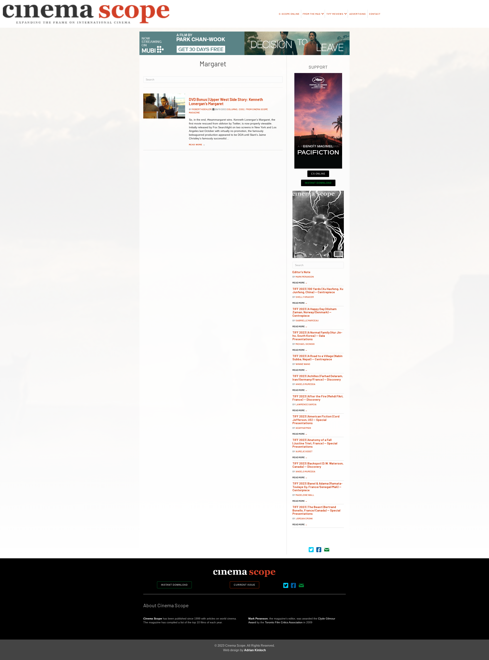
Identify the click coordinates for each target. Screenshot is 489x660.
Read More (197, 145)
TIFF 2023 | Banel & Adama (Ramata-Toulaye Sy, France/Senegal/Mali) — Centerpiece (317, 486)
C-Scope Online (289, 13)
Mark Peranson (305, 276)
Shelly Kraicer (305, 296)
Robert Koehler (202, 109)
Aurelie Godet (304, 451)
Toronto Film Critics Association (284, 622)
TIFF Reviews (334, 13)
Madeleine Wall (305, 495)
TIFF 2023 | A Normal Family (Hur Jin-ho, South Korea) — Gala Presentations (317, 335)
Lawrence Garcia (306, 404)
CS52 (241, 109)
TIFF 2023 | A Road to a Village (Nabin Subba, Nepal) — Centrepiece (317, 357)
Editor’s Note (301, 272)
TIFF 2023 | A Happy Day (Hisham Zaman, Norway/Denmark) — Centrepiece (314, 312)
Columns (232, 109)
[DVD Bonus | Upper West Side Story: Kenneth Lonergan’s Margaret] (164, 106)
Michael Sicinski (305, 344)
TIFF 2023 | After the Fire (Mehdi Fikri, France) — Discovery (317, 397)
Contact (375, 13)
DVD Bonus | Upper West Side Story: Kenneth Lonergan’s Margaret (226, 101)
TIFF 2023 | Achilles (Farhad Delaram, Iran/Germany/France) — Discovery (317, 377)
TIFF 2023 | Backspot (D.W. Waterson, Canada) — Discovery (317, 464)
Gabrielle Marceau (307, 320)
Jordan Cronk (304, 518)
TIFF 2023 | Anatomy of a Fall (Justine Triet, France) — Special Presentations (314, 443)
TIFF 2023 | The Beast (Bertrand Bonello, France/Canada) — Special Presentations (316, 510)
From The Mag (312, 13)
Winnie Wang (303, 364)
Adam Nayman (303, 427)
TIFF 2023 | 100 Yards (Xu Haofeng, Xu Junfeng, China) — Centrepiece (317, 290)
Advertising (357, 13)
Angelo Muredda (305, 384)
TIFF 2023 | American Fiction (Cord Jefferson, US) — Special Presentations (315, 419)
